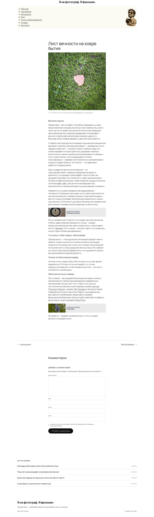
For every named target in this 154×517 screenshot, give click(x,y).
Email (50, 407)
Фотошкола (26, 14)
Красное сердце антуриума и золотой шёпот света (40, 478)
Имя (50, 398)
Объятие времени (127, 344)
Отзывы (24, 22)
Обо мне (25, 9)
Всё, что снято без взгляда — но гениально (80, 112)
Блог (23, 17)
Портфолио (26, 11)
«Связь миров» (25, 344)
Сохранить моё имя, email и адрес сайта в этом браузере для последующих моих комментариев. (72, 425)
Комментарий (52, 375)
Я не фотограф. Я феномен (77, 2)
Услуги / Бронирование (31, 19)
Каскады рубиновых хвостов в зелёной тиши (37, 466)
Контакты (25, 25)
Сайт (49, 416)
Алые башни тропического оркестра (34, 484)
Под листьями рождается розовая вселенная (38, 472)
